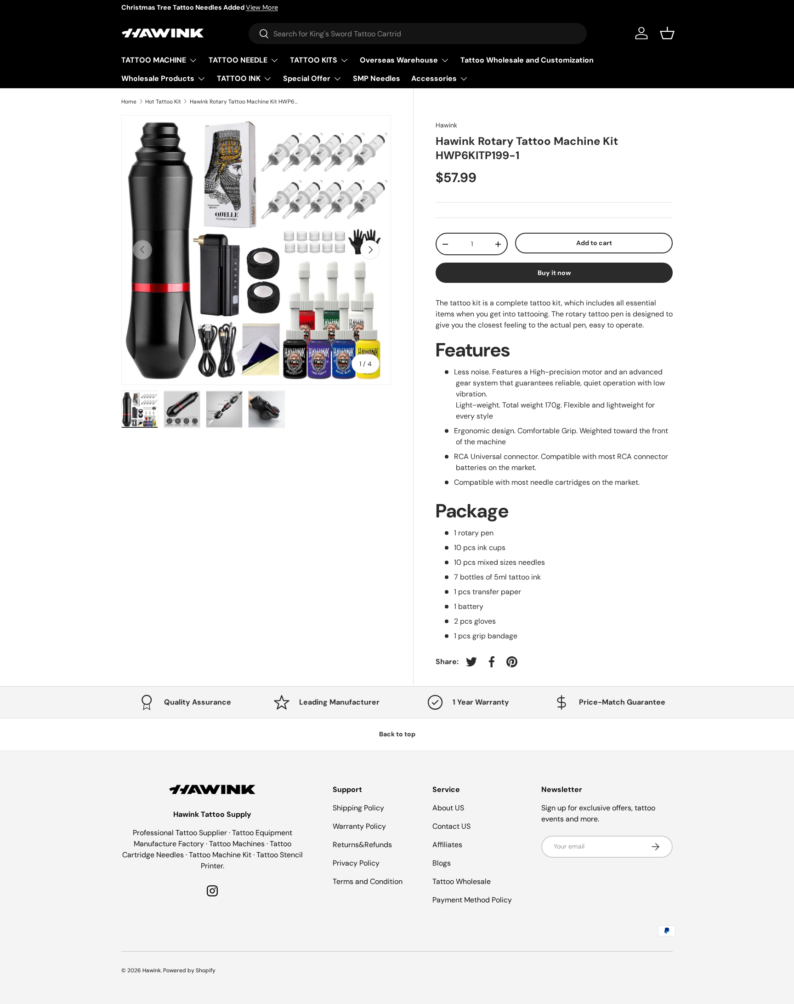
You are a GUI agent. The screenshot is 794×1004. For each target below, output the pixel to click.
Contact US (451, 826)
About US (448, 808)
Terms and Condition (368, 881)
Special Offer (306, 78)
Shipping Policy (358, 808)
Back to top (397, 734)
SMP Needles (376, 78)
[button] (667, 33)
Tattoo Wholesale (461, 881)
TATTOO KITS (313, 60)
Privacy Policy (356, 863)
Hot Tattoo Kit (163, 101)
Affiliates (447, 844)
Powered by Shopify (189, 970)
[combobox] (418, 33)
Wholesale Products (157, 78)
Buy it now (554, 273)
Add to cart (594, 243)
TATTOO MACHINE (153, 60)
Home (128, 101)
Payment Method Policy (472, 900)
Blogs (441, 863)
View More (262, 7)
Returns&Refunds (362, 844)
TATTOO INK (239, 78)
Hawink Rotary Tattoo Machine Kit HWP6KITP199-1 (245, 101)
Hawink (446, 125)
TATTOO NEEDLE (238, 60)
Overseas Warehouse (399, 60)
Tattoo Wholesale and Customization (527, 60)
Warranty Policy (359, 826)
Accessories (434, 78)
